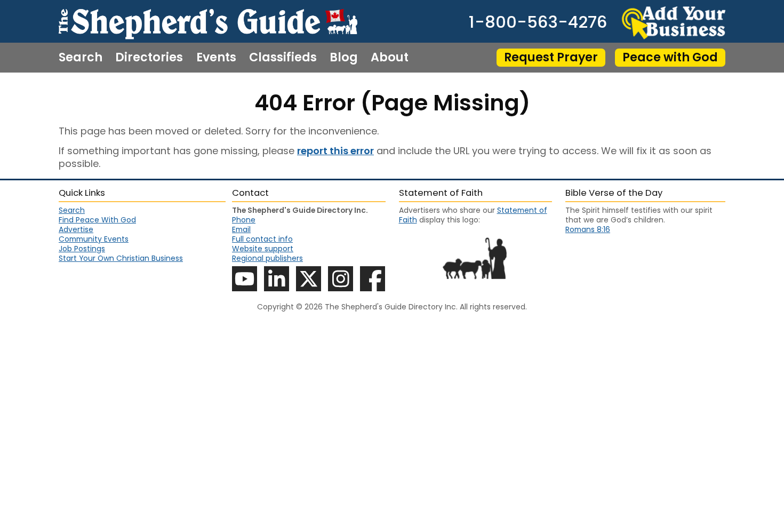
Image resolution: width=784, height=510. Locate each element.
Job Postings (82, 248)
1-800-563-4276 (538, 22)
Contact (84, 87)
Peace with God (670, 57)
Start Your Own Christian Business (121, 258)
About (390, 57)
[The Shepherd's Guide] (208, 21)
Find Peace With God (97, 219)
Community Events (94, 239)
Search (80, 57)
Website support (262, 248)
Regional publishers (267, 258)
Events (216, 57)
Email (241, 229)
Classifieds (283, 57)
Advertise (76, 229)
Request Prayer (551, 57)
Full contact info (262, 239)
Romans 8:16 (587, 229)
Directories (149, 57)
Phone (243, 219)
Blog (344, 57)
